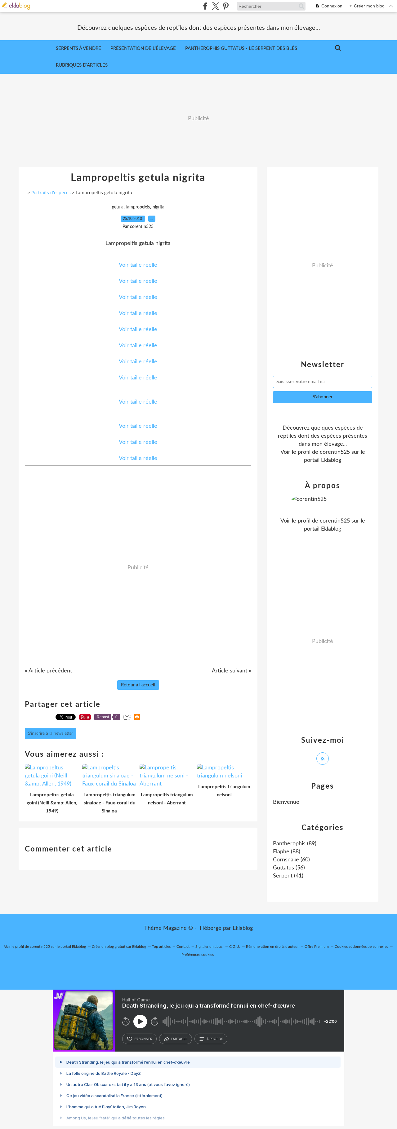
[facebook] (205, 6)
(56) (289, 868)
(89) (294, 844)
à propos (215, 1039)
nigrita (158, 207)
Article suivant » (231, 671)
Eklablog (243, 928)
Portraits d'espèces (51, 192)
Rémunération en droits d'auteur (272, 946)
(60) (291, 860)
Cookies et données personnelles (361, 946)
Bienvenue (286, 802)
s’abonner (143, 1039)
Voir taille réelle (138, 265)
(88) (286, 852)
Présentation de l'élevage (143, 48)
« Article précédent (48, 671)
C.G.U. (234, 946)
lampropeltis (138, 207)
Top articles (161, 946)
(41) (288, 876)
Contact (183, 946)
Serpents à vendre (78, 48)
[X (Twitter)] (215, 6)
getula (117, 207)
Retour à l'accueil (138, 685)
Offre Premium (317, 946)
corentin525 (335, 452)
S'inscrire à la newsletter (50, 733)
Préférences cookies (197, 954)
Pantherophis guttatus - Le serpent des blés (241, 48)
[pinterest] (226, 6)
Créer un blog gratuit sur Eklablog (119, 946)
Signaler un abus (209, 946)
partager (179, 1039)
